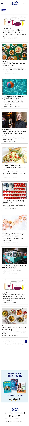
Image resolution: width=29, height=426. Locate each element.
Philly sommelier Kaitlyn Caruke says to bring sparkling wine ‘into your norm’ (13, 295)
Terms (22, 418)
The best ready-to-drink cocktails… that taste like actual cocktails (14, 267)
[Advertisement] (14, 357)
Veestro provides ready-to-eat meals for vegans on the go (14, 328)
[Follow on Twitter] (16, 416)
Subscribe (25, 4)
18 (17, 344)
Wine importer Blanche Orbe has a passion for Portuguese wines (12, 31)
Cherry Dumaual (7, 177)
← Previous (6, 341)
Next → (21, 344)
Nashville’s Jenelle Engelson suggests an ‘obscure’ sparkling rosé (13, 235)
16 (12, 344)
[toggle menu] (2, 3)
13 (5, 344)
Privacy (18, 418)
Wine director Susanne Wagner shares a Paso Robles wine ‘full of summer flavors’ (14, 134)
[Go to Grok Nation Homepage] (14, 3)
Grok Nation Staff (7, 208)
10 (21, 341)
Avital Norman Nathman (8, 106)
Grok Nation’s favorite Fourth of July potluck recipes (13, 202)
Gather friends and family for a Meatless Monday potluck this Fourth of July (13, 167)
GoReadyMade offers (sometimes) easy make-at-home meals (13, 64)
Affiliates (12, 418)
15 (10, 344)
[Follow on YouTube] (19, 416)
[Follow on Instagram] (12, 416)
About (6, 418)
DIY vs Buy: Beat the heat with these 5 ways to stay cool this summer (14, 98)
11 (23, 341)
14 (8, 344)
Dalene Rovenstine (7, 38)
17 (15, 344)
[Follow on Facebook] (9, 416)
